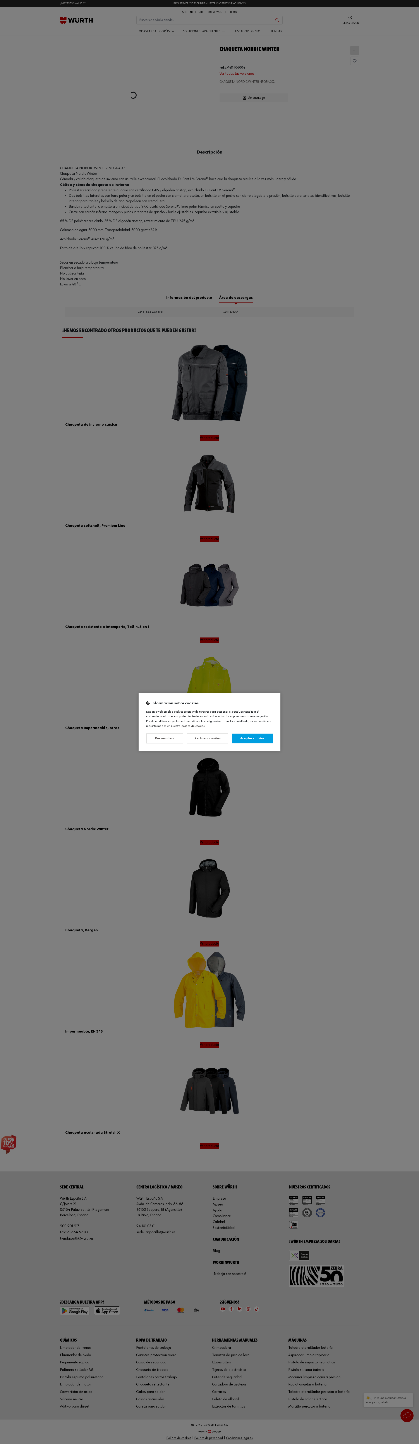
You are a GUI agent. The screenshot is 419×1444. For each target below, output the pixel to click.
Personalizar (165, 738)
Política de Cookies (193, 725)
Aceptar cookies (252, 738)
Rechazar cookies (207, 738)
